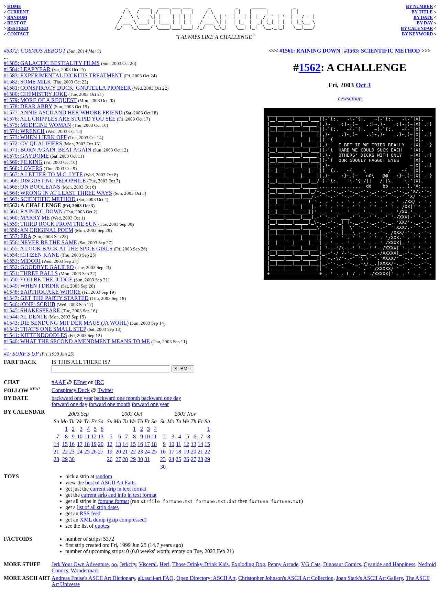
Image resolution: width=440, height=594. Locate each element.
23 (72, 452)
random (104, 476)
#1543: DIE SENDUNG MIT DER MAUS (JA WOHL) (66, 323)
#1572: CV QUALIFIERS (33, 143)
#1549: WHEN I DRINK (31, 286)
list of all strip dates (98, 507)
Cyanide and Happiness (389, 564)
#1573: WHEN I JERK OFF (35, 137)
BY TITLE (422, 11)
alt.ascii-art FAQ (156, 578)
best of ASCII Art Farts (110, 482)
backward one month (117, 398)
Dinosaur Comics (342, 564)
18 (87, 444)
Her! (164, 564)
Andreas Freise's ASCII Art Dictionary (93, 578)
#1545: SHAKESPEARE (32, 310)
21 (56, 452)
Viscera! (148, 564)
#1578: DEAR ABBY (28, 106)
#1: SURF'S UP (21, 354)
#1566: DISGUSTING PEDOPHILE (45, 180)
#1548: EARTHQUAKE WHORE (42, 292)
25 (87, 452)
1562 (310, 67)
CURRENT (18, 11)
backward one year (72, 398)
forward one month (109, 404)
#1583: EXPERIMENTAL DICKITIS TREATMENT (63, 75)
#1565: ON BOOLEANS (32, 187)
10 (79, 436)
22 (65, 452)
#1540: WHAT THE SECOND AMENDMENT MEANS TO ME (77, 341)
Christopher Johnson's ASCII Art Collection (285, 578)
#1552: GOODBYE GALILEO (39, 267)
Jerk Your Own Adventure (80, 564)
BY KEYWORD (417, 33)
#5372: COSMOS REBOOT (35, 51)
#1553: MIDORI (22, 261)
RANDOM (17, 17)
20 (100, 444)
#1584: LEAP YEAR (27, 69)
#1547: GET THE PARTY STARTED (46, 298)
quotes (102, 526)
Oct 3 (363, 85)
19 (94, 444)
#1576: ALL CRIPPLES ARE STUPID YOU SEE (60, 119)
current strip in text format (118, 489)
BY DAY (425, 22)
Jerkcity (128, 564)
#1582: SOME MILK (27, 82)
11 (87, 436)
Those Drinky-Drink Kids (200, 564)
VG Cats (310, 564)
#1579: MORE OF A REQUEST (40, 100)
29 (65, 459)
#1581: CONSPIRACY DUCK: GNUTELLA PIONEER (67, 88)
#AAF (59, 382)
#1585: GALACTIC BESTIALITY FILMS (52, 63)
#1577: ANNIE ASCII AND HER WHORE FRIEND (63, 112)
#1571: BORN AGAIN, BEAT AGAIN (47, 150)
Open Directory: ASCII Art (205, 578)
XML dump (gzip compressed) (113, 520)
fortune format (113, 501)
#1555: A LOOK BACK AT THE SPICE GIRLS (58, 248)
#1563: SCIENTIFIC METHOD (40, 199)
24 (79, 452)
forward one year (150, 404)
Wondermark (85, 570)
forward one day (69, 404)
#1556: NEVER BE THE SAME (40, 242)
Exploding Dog (248, 564)
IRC (99, 382)
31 (147, 459)
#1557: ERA (17, 236)
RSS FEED (17, 28)
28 (56, 459)
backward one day (161, 398)
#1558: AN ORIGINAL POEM (38, 230)
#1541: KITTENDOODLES (35, 335)
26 (94, 452)
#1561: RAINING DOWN (33, 211)
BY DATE (423, 17)
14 (56, 444)
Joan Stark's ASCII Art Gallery (369, 578)
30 (72, 459)
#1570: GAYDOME (26, 156)
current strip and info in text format (118, 495)
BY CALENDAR (417, 28)
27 (100, 452)
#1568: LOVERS (23, 168)
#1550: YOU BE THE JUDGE (38, 279)
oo (114, 564)
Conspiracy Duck (71, 390)
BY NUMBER (419, 6)
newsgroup (350, 98)
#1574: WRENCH (24, 131)
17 (79, 444)
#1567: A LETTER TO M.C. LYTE (43, 174)
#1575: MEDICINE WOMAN (37, 125)
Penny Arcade (283, 564)
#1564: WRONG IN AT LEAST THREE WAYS (58, 193)
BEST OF (16, 22)
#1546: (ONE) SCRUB (29, 304)
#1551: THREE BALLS (31, 273)
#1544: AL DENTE (25, 317)
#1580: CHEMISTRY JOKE (35, 94)
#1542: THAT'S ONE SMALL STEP (45, 329)
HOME (14, 6)
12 (94, 436)
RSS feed (90, 513)
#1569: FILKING (23, 162)
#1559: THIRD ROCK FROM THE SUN (50, 224)
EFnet (80, 382)
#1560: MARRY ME (27, 218)
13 (100, 436)
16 (72, 444)
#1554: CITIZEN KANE (31, 255)
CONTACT (18, 33)
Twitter (105, 390)
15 (65, 444)
